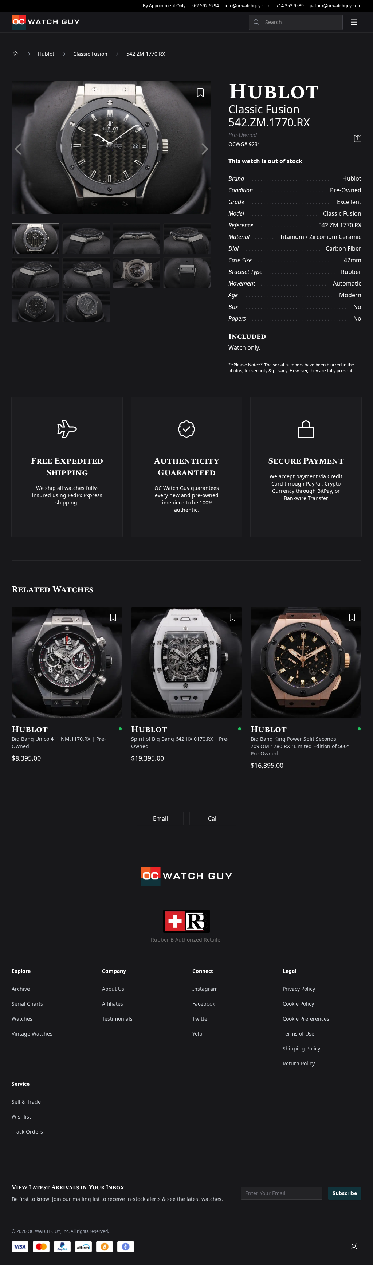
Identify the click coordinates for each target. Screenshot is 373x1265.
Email (160, 818)
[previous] (19, 149)
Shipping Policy (301, 1048)
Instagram (205, 988)
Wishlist (21, 1116)
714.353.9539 (290, 6)
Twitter (200, 1018)
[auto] (354, 1246)
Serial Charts (27, 1003)
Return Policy (299, 1063)
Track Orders (27, 1131)
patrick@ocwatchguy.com (335, 6)
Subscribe (345, 1193)
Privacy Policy (299, 988)
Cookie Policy (298, 1003)
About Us (113, 988)
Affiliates (112, 1003)
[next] (204, 149)
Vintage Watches (32, 1033)
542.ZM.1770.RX (145, 53)
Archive (21, 988)
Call (213, 818)
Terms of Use (298, 1033)
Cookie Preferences (306, 1018)
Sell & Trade (26, 1101)
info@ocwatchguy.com (247, 6)
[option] (111, 149)
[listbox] (111, 149)
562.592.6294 (205, 6)
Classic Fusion (90, 53)
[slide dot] (35, 238)
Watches (22, 1018)
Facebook (203, 1003)
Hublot (46, 53)
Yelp (197, 1033)
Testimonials (117, 1018)
